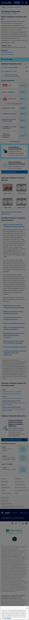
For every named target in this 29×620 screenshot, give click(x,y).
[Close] (27, 608)
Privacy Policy (7, 618)
